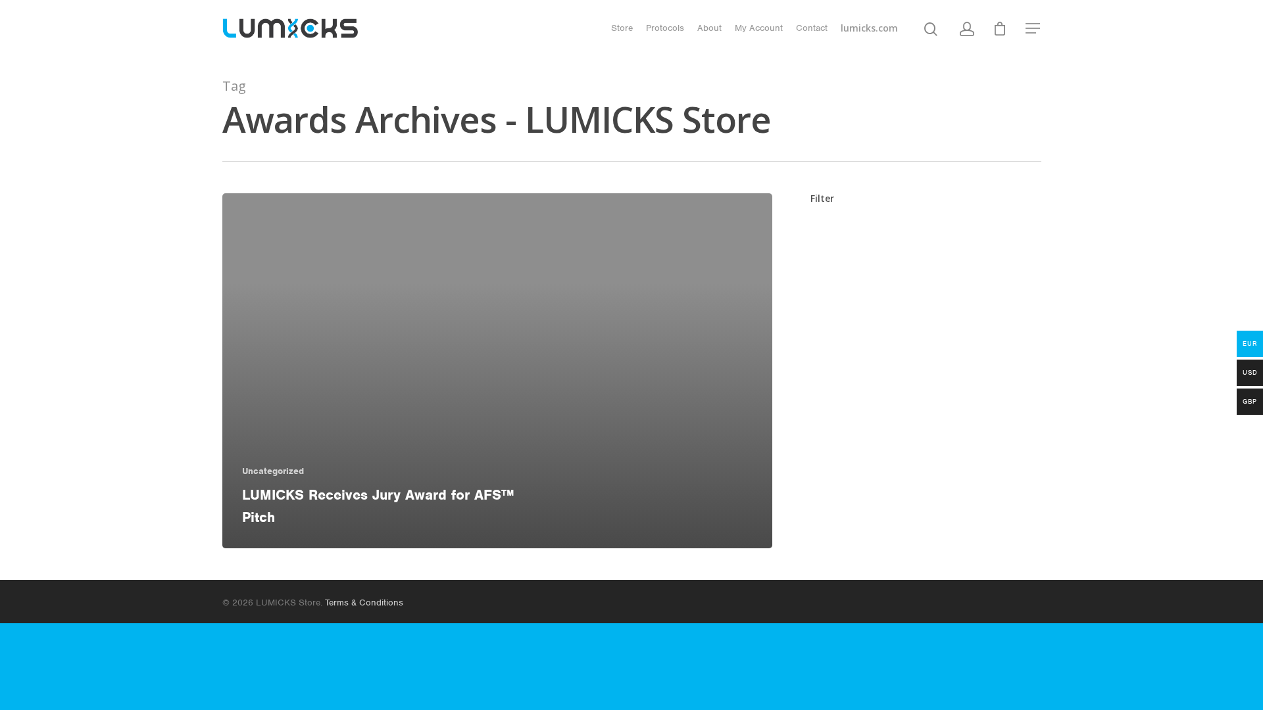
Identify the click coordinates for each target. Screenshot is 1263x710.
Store (622, 28)
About (709, 28)
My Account (759, 28)
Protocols (665, 28)
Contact (812, 28)
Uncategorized (273, 471)
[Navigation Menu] (1033, 28)
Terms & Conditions (364, 602)
